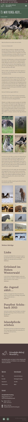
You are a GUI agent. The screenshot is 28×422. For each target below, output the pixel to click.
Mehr (15, 384)
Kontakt (3, 379)
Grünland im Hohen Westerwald (12, 269)
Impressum (4, 381)
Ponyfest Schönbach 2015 (14, 306)
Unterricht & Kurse (18, 376)
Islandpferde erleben (12, 323)
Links (7, 252)
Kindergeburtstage (18, 379)
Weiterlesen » (6, 260)
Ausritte (15, 381)
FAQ (3, 376)
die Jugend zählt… (11, 288)
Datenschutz (5, 384)
